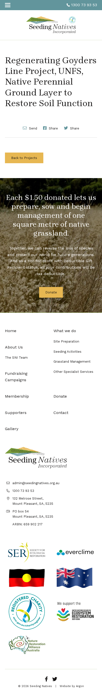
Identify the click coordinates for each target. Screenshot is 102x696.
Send (32, 128)
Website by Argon (72, 686)
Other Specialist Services (73, 372)
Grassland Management (72, 361)
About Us (14, 347)
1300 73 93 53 (83, 4)
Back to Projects (24, 158)
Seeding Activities (67, 351)
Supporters (15, 412)
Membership (17, 396)
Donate (51, 292)
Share (53, 128)
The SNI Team (16, 357)
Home (10, 330)
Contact (60, 412)
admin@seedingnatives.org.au (35, 483)
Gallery (11, 428)
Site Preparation (66, 341)
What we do (64, 330)
